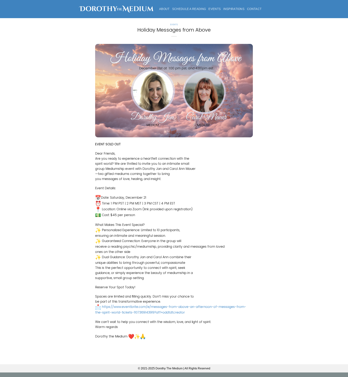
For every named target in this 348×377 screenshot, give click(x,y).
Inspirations (234, 9)
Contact (254, 9)
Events (214, 9)
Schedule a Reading (189, 9)
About (164, 9)
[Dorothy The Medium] (116, 9)
